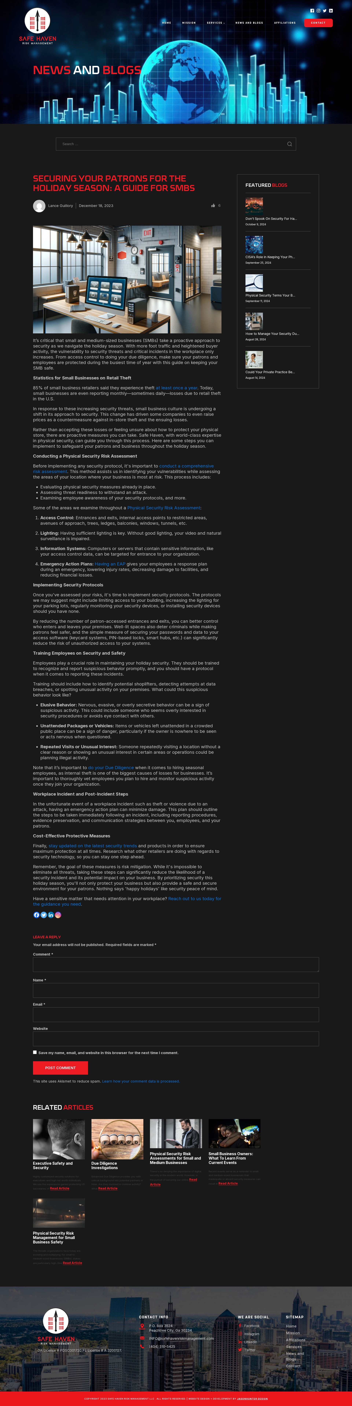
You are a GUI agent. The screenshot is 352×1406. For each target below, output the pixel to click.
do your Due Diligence (111, 767)
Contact (318, 23)
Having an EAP (110, 564)
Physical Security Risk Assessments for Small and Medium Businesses (175, 1158)
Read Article (59, 1188)
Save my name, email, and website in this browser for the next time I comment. (108, 1053)
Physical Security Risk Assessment (163, 507)
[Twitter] (44, 915)
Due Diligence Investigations (104, 1165)
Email (39, 1004)
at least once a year (176, 387)
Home (166, 23)
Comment (43, 954)
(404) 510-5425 (162, 1347)
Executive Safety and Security (53, 1165)
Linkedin (250, 1342)
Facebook (252, 1326)
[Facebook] (36, 915)
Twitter (249, 1350)
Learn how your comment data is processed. (141, 1081)
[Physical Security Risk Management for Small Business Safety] (59, 1226)
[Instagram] (58, 915)
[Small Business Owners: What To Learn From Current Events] (235, 1147)
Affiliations (285, 23)
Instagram (251, 1334)
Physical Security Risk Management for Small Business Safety (54, 1237)
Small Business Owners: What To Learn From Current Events (231, 1158)
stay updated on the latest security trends (93, 845)
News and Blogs (249, 23)
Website (40, 1028)
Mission (189, 23)
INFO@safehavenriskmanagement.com (181, 1338)
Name (39, 980)
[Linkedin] (51, 915)
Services (214, 23)
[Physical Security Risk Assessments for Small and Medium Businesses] (176, 1147)
